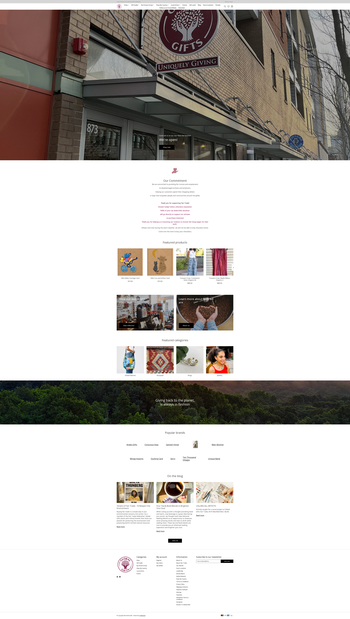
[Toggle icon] (225, 6)
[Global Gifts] (119, 6)
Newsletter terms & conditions (182, 598)
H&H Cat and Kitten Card (160, 278)
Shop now (166, 147)
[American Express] (228, 615)
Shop (138, 560)
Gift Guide (140, 563)
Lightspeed (142, 615)
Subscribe (227, 561)
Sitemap (178, 592)
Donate (217, 5)
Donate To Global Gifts (183, 604)
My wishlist (159, 565)
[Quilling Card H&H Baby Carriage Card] (130, 262)
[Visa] (225, 615)
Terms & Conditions (182, 581)
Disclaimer (179, 602)
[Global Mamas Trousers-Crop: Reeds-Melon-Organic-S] (219, 262)
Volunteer (181, 8)
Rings (190, 375)
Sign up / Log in (229, 1)
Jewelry (219, 375)
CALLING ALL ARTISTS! (206, 506)
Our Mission (179, 565)
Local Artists (140, 571)
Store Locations (208, 5)
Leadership (179, 571)
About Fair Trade (181, 563)
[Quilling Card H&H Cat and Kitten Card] (160, 262)
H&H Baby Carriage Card (130, 278)
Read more (121, 527)
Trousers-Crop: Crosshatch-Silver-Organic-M (190, 279)
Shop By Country (142, 568)
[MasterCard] (222, 615)
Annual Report (180, 573)
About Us (179, 560)
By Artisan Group (142, 565)
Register (159, 560)
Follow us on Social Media (167, 8)
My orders (159, 563)
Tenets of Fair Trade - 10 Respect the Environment (133, 507)
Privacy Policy (180, 584)
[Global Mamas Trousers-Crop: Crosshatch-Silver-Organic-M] (190, 262)
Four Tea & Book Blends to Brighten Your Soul (172, 507)
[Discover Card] (231, 615)
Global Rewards (181, 576)
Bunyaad (160, 375)
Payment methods (181, 589)
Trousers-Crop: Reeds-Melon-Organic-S (219, 279)
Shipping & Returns (182, 587)
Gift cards (192, 5)
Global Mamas (130, 375)
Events (184, 5)
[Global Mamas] (195, 444)
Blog (199, 5)
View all (175, 541)
